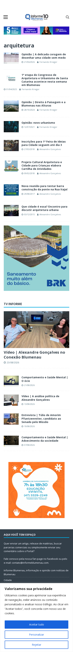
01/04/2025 (11, 89)
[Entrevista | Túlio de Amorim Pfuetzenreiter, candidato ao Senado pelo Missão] (11, 419)
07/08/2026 (29, 445)
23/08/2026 (13, 362)
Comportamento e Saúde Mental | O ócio (45, 379)
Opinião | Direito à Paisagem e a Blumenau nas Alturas (44, 103)
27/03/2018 (29, 149)
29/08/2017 (29, 193)
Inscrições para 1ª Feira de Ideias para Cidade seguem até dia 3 (44, 143)
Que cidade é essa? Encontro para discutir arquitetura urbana (44, 208)
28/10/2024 (29, 109)
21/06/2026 (29, 62)
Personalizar (36, 634)
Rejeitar (36, 644)
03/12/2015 (29, 214)
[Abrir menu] (5, 17)
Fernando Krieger (48, 62)
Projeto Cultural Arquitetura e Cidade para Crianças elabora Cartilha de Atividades (42, 165)
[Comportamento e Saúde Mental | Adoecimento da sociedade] (11, 441)
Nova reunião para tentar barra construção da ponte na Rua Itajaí (44, 187)
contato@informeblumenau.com (30, 562)
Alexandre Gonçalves (50, 149)
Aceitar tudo (36, 624)
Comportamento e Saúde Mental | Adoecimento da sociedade (45, 438)
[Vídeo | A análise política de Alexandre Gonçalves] (11, 400)
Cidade (8, 580)
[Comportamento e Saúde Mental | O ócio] (11, 381)
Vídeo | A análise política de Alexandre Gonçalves (40, 397)
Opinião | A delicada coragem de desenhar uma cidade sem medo (44, 55)
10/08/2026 (29, 426)
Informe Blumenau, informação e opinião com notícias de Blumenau (36, 572)
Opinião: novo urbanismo (38, 122)
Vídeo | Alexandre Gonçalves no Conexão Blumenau (34, 355)
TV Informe (13, 304)
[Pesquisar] (67, 17)
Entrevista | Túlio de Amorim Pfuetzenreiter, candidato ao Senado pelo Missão (41, 418)
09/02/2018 (29, 173)
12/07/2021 (29, 127)
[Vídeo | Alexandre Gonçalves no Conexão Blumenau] (36, 329)
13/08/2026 (29, 404)
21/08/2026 (29, 385)
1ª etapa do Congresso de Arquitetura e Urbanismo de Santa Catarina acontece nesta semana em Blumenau (45, 80)
